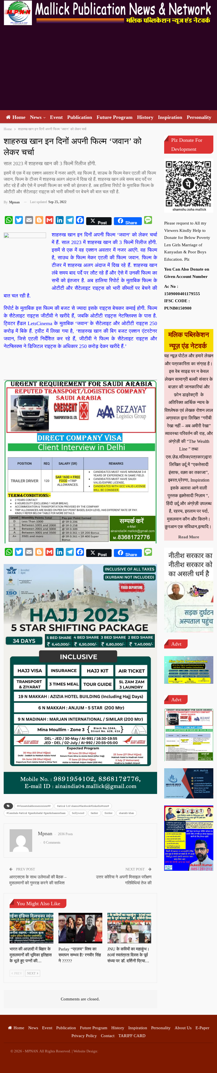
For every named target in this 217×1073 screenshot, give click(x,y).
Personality (199, 117)
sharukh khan (126, 813)
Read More (188, 537)
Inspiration (170, 117)
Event (56, 117)
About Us (183, 1028)
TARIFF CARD (132, 1035)
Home (18, 117)
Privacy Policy (84, 1035)
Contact (107, 1035)
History (145, 117)
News (36, 117)
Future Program (115, 117)
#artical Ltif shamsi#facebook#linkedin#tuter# (83, 806)
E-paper (202, 1028)
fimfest (108, 813)
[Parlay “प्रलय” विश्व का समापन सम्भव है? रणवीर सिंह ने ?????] (80, 928)
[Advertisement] (108, 67)
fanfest (94, 813)
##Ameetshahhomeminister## (34, 806)
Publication (79, 117)
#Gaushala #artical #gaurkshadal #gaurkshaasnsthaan (36, 813)
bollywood (78, 813)
